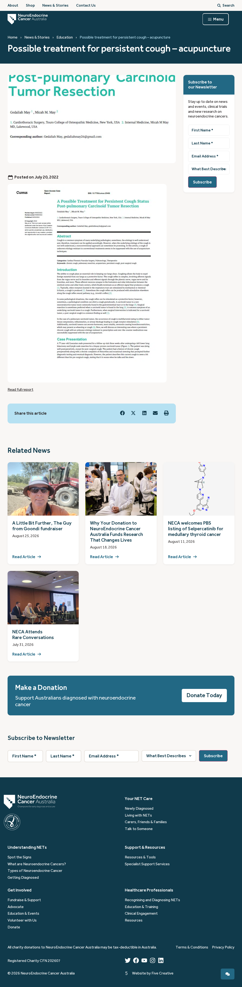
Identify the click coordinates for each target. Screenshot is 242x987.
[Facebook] (136, 960)
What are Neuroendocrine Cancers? (37, 864)
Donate (14, 927)
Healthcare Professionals (149, 890)
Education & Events (23, 913)
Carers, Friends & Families (146, 822)
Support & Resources (145, 847)
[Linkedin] (161, 960)
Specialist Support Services (147, 864)
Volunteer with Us (22, 920)
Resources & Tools (140, 857)
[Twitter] (128, 960)
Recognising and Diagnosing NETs (152, 900)
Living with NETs (138, 815)
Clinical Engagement (141, 913)
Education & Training (141, 907)
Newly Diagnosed (139, 808)
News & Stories (37, 37)
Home (12, 37)
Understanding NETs (27, 847)
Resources (134, 920)
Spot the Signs (19, 857)
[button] (122, 413)
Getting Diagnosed (23, 877)
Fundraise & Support (24, 900)
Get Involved (19, 890)
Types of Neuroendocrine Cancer (35, 871)
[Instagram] (153, 960)
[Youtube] (144, 960)
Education (64, 37)
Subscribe (202, 182)
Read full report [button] (20, 389)
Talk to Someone (139, 829)
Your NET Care (138, 798)
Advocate (16, 907)
